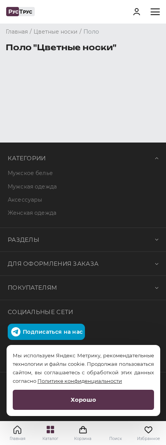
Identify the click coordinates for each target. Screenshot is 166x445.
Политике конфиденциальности (79, 381)
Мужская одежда (32, 186)
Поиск (115, 438)
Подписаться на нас (53, 331)
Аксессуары (25, 199)
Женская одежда (32, 212)
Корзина (82, 433)
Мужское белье (30, 173)
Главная (17, 438)
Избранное (148, 438)
